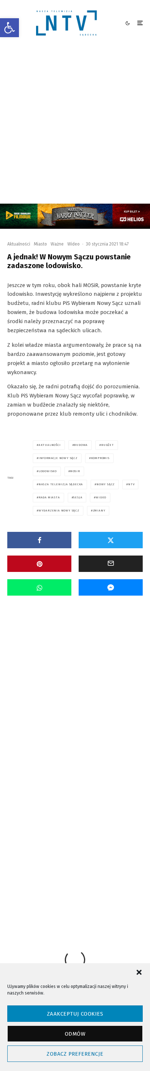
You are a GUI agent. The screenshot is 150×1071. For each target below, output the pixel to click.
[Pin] (39, 564)
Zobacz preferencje (75, 1054)
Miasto (40, 244)
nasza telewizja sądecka (61, 484)
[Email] (111, 564)
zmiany (99, 510)
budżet (107, 445)
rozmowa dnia (74, 835)
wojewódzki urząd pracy (61, 848)
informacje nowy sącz (58, 458)
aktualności (50, 445)
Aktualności (18, 244)
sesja (77, 497)
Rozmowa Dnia (65, 691)
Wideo (73, 244)
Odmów (75, 1034)
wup (42, 861)
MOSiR (75, 471)
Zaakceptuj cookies (75, 1014)
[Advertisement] (75, 125)
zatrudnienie (51, 874)
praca (44, 835)
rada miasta (49, 497)
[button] (9, 27)
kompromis (100, 458)
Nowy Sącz (105, 484)
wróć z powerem (110, 848)
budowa (81, 445)
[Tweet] (111, 540)
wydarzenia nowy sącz (59, 510)
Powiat (40, 691)
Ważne (57, 244)
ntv (131, 484)
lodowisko (48, 471)
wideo (101, 497)
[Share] (39, 540)
